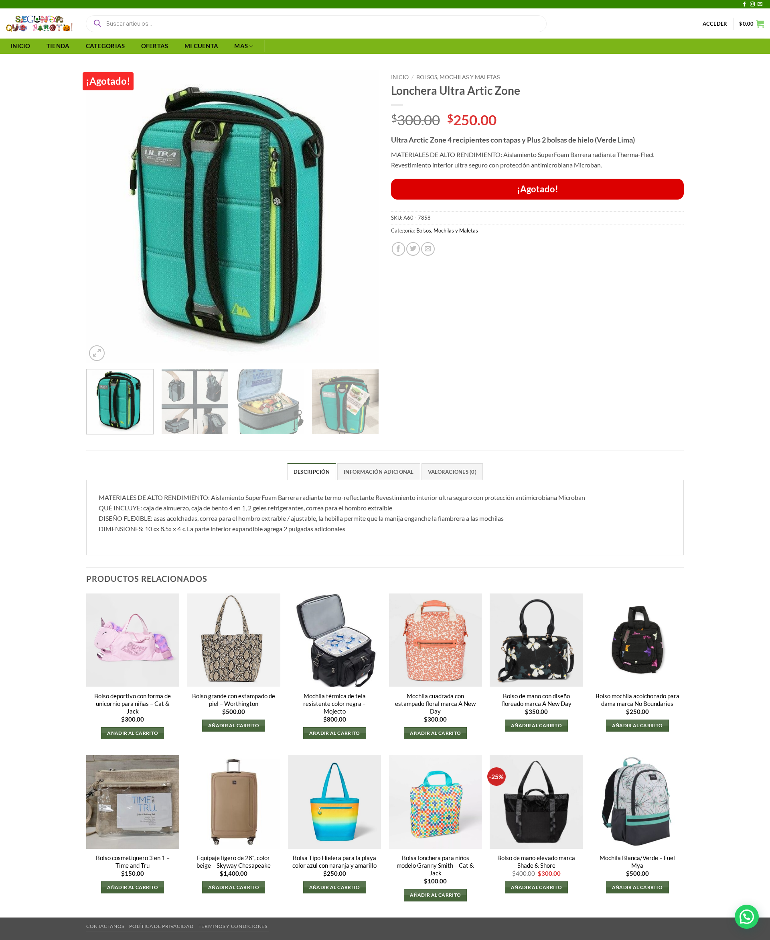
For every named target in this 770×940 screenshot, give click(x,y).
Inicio (400, 76)
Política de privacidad (161, 926)
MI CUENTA (201, 46)
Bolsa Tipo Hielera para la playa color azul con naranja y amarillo (334, 861)
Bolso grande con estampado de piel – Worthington (233, 700)
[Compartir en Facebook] (398, 249)
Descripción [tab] (312, 472)
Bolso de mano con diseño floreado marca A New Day (536, 700)
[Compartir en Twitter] (413, 249)
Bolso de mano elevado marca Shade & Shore (536, 861)
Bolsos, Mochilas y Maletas (458, 76)
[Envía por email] (428, 249)
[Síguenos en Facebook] (744, 4)
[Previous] (102, 216)
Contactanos (105, 926)
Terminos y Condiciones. (234, 926)
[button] (715, 23)
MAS (241, 46)
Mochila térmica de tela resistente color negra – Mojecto (334, 704)
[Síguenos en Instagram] (752, 4)
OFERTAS (154, 46)
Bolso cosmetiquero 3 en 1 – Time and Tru (133, 861)
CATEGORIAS (105, 46)
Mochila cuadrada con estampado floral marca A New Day (435, 704)
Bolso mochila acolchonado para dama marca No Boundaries (637, 700)
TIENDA (58, 46)
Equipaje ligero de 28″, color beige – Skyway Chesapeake (234, 861)
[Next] (363, 216)
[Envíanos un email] (760, 4)
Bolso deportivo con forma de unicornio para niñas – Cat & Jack (132, 704)
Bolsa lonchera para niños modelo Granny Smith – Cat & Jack (435, 865)
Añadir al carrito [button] (132, 733)
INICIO (20, 46)
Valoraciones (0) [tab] (452, 472)
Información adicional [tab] (378, 472)
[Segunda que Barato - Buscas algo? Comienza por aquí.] (39, 24)
